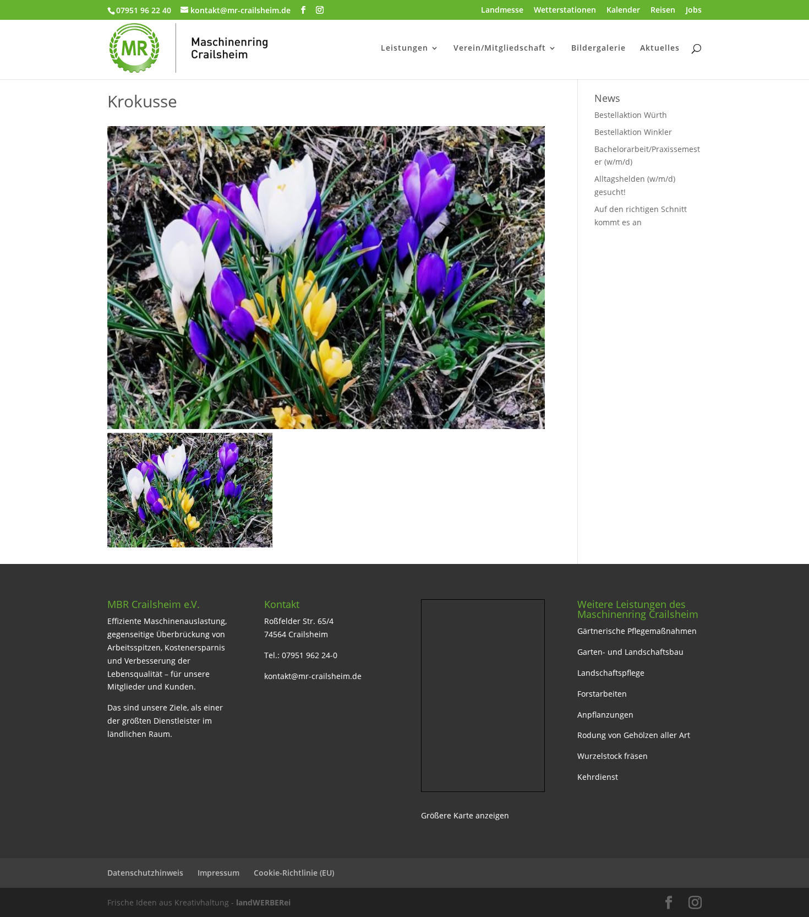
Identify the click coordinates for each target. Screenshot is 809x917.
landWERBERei (263, 902)
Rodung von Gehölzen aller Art (633, 735)
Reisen (663, 10)
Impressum (218, 872)
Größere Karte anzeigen (465, 815)
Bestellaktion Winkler (633, 132)
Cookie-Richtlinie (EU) (294, 872)
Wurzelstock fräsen (612, 756)
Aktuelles (660, 48)
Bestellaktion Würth (630, 115)
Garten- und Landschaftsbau (630, 652)
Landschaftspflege (610, 673)
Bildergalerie (598, 48)
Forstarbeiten (602, 693)
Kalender (623, 10)
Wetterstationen (565, 10)
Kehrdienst (597, 777)
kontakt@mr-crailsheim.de (313, 676)
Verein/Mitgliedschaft (499, 48)
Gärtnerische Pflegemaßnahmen (637, 631)
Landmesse (502, 10)
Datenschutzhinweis (145, 872)
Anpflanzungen (605, 714)
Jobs (694, 10)
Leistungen (404, 48)
